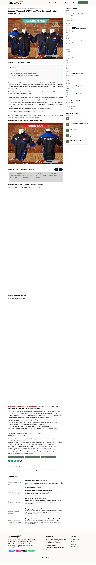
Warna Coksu (73, 129)
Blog (74, 3)
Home (51, 3)
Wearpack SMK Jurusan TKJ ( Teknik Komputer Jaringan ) (27, 75)
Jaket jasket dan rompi (77, 13)
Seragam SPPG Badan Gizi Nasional (36, 498)
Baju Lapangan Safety (77, 41)
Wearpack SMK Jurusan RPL (32, 457)
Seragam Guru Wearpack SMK (22, 77)
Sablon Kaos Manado (75, 140)
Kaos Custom (75, 19)
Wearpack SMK (75, 101)
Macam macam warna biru (77, 118)
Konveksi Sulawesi (15, 8)
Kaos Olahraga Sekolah (78, 86)
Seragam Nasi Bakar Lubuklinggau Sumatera (38, 490)
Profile (66, 3)
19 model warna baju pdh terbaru (79, 123)
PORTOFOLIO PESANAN (39, 111)
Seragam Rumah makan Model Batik (36, 480)
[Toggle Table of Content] (59, 68)
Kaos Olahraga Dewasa (78, 93)
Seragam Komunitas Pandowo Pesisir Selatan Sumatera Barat (44, 519)
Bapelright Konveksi (31, 487)
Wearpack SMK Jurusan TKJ (48, 457)
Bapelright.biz (52, 557)
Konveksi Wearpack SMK (18, 71)
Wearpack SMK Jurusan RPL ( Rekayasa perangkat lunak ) (27, 73)
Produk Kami (58, 3)
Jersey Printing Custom (78, 73)
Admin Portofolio (12, 13)
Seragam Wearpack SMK (14, 82)
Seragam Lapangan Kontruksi (34, 509)
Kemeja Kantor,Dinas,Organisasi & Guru (79, 29)
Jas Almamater (76, 56)
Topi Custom (74, 107)
